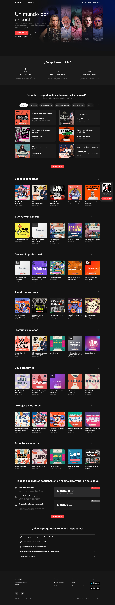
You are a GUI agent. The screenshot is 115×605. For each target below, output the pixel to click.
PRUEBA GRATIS (22, 33)
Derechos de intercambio (78, 585)
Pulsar (73, 582)
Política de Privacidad (77, 598)
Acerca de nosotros (59, 582)
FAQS (98, 598)
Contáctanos (57, 585)
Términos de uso (90, 598)
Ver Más (34, 33)
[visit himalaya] (18, 2)
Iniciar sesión (96, 2)
